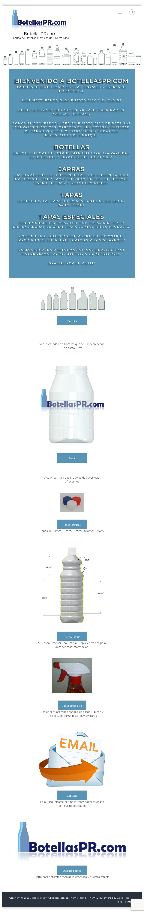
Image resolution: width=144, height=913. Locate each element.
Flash (82, 897)
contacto (130, 901)
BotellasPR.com (40, 33)
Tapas (72, 194)
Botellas (72, 147)
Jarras (72, 169)
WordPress (123, 897)
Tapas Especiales (71, 216)
